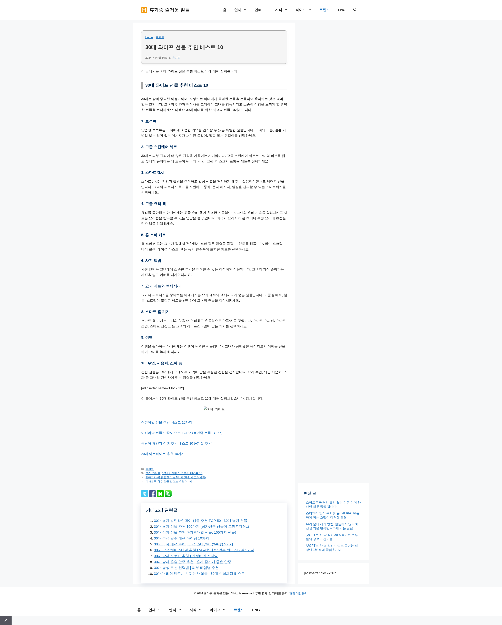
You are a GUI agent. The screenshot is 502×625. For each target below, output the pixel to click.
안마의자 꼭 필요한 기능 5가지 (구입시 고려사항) (176, 477)
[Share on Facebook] (152, 496)
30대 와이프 (153, 473)
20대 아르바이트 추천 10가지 (163, 454)
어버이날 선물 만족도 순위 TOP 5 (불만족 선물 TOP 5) (182, 433)
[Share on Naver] (160, 496)
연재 (237, 10)
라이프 (301, 10)
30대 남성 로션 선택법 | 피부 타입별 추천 (186, 568)
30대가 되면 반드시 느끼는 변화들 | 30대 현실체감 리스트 (199, 574)
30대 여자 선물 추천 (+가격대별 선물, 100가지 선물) (195, 532)
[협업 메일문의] (298, 593)
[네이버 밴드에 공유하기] (168, 496)
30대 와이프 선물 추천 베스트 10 (182, 473)
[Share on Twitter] (144, 496)
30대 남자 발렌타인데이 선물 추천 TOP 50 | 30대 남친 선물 (200, 521)
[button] (355, 10)
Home (149, 37)
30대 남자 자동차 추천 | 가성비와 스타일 (186, 556)
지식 (278, 10)
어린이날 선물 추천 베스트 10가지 (166, 422)
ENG (342, 10)
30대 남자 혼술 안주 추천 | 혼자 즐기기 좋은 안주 (192, 562)
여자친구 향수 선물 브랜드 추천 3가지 (169, 481)
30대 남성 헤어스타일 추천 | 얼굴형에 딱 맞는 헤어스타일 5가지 (204, 550)
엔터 (258, 10)
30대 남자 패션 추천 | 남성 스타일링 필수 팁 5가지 (193, 544)
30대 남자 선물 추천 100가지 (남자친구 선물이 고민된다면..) (201, 527)
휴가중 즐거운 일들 (169, 9)
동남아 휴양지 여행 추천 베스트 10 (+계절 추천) (177, 443)
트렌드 (324, 10)
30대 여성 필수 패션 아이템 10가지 (181, 538)
